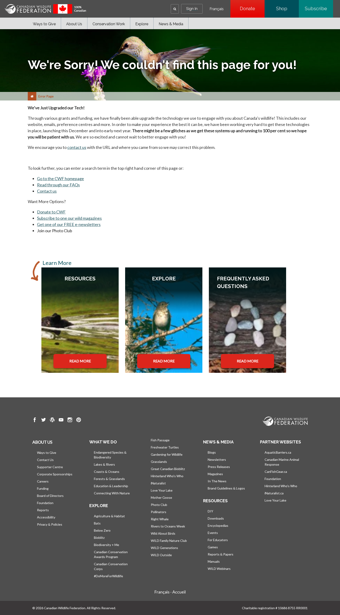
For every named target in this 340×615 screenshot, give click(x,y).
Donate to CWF (51, 211)
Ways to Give (44, 24)
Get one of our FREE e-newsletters (69, 224)
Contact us (47, 191)
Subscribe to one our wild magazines (69, 218)
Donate (252, 8)
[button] (175, 9)
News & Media (171, 24)
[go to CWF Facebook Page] (34, 420)
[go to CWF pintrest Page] (78, 420)
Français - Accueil (170, 591)
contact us (76, 147)
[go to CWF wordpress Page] (52, 420)
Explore (141, 24)
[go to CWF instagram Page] (70, 420)
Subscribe (319, 8)
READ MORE (80, 361)
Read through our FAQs (58, 184)
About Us (74, 24)
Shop (287, 8)
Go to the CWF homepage (60, 178)
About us (42, 442)
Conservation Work (109, 24)
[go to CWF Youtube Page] (61, 420)
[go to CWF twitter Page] (43, 420)
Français (217, 9)
